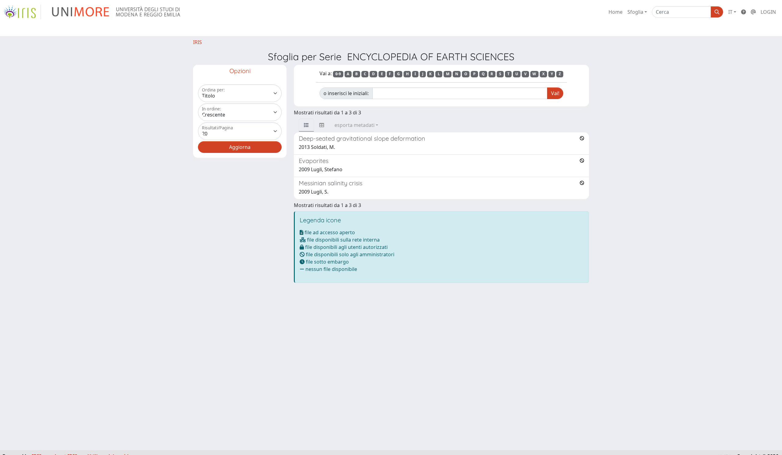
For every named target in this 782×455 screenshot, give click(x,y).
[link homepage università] (116, 12)
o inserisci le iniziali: (346, 93)
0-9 (338, 73)
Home (615, 12)
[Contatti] (753, 12)
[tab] (306, 125)
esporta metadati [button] (354, 125)
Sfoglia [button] (635, 12)
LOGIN (768, 12)
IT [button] (730, 12)
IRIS (197, 42)
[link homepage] (22, 12)
